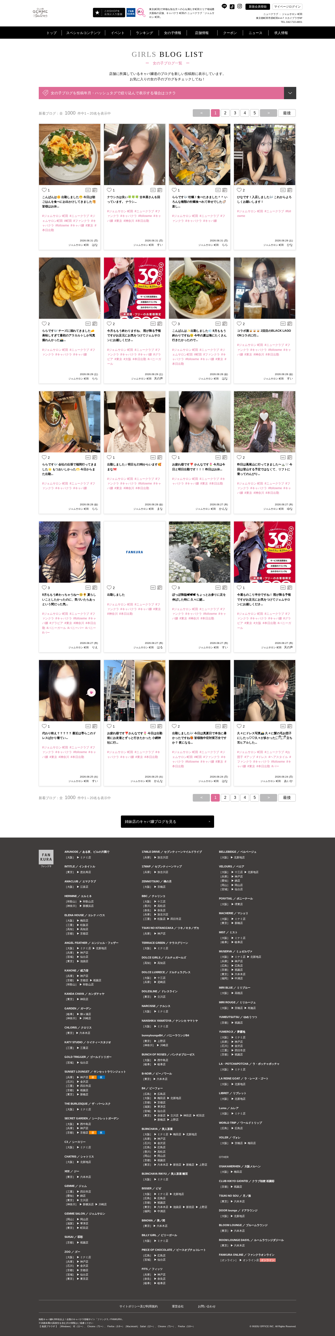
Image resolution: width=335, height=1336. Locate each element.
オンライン (267, 1260)
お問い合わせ (207, 1306)
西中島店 (85, 1124)
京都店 (84, 933)
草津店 (84, 1223)
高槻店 (239, 993)
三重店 (84, 1047)
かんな (223, 508)
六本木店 (84, 1032)
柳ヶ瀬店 (85, 1014)
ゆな (289, 508)
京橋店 (161, 886)
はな (94, 245)
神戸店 (84, 952)
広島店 (161, 1093)
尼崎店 (161, 982)
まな (159, 508)
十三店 (161, 901)
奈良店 (161, 910)
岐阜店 (161, 1064)
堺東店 (239, 904)
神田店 (84, 999)
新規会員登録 (258, 6)
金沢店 (84, 1081)
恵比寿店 (85, 872)
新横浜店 (88, 905)
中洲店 (161, 1211)
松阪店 (84, 924)
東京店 (84, 1278)
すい (159, 245)
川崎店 (87, 1018)
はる (159, 647)
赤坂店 (161, 1115)
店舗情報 (202, 33)
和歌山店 (88, 901)
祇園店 (97, 980)
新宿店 (177, 1164)
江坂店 (84, 886)
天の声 (158, 378)
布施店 (252, 1007)
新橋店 (84, 1094)
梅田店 (84, 920)
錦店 (83, 1195)
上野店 (161, 1041)
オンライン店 (251, 1260)
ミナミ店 (85, 857)
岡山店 (84, 1219)
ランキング (144, 33)
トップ (51, 33)
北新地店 (101, 948)
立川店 (84, 1200)
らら (224, 245)
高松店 (161, 905)
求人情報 (281, 33)
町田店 (84, 1227)
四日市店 (85, 1085)
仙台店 (84, 956)
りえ (94, 647)
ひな (289, 245)
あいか (288, 781)
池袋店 (84, 961)
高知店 (84, 929)
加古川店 (162, 857)
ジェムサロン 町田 (78, 245)
